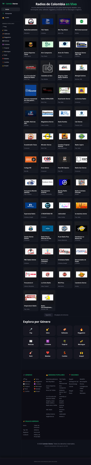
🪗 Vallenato (6, 34)
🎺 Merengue (6, 51)
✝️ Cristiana (6, 44)
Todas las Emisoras (36, 426)
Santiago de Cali (73, 381)
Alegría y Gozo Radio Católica (50, 402)
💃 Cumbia (5, 62)
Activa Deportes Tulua (50, 387)
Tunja (81, 391)
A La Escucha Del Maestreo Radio (51, 397)
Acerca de (37, 432)
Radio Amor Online (51, 405)
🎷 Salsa (4, 30)
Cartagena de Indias (84, 387)
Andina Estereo (50, 414)
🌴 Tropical (5, 48)
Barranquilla (83, 381)
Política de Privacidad (37, 436)
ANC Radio (49, 410)
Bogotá (71, 379)
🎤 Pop (4, 26)
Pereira (82, 384)
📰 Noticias (5, 41)
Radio (5, 18)
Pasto (70, 393)
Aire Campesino (62, 387)
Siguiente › (49, 315)
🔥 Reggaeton (6, 37)
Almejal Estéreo (61, 402)
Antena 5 (61, 416)
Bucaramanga (73, 384)
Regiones (25, 432)
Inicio (6, 9)
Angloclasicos (50, 416)
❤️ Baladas (5, 58)
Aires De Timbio (50, 390)
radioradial (62, 414)
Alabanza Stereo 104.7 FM (63, 392)
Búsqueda (8, 13)
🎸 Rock (4, 55)
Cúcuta (71, 386)
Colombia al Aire (62, 397)
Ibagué (71, 391)
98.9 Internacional (63, 382)
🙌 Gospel (5, 66)
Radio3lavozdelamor (52, 379)
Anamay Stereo (61, 406)
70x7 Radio (62, 379)
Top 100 (25, 430)
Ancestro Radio (61, 410)
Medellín (82, 379)
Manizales (83, 393)
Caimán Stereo (47, 444)
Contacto (25, 435)
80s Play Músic (50, 381)
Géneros (36, 430)
